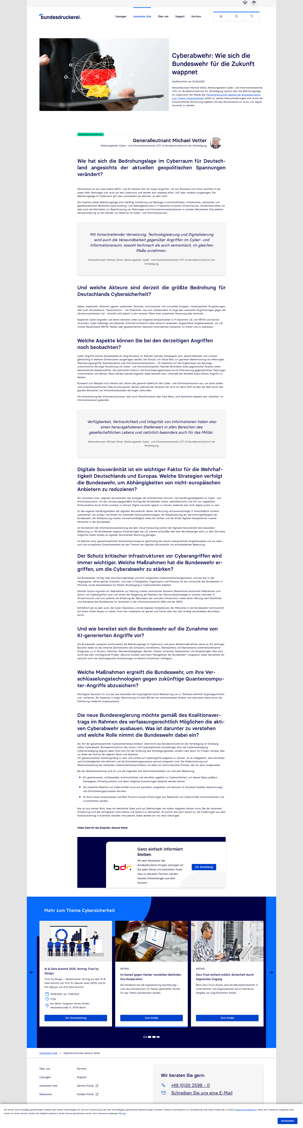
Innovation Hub (142, 16)
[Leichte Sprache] (245, 2)
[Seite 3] (154, 1037)
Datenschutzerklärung (246, 1109)
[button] (221, 16)
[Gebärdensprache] (253, 2)
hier (124, 1113)
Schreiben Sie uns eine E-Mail (201, 1092)
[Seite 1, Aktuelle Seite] (145, 1037)
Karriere (196, 16)
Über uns (163, 16)
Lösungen (120, 16)
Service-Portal (85, 1085)
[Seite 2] (149, 1037)
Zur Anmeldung (204, 867)
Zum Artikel (164, 1018)
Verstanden (287, 1120)
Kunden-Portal (85, 1094)
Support (179, 16)
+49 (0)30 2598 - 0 (190, 1085)
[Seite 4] (158, 1037)
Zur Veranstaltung (86, 1018)
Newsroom (45, 1094)
